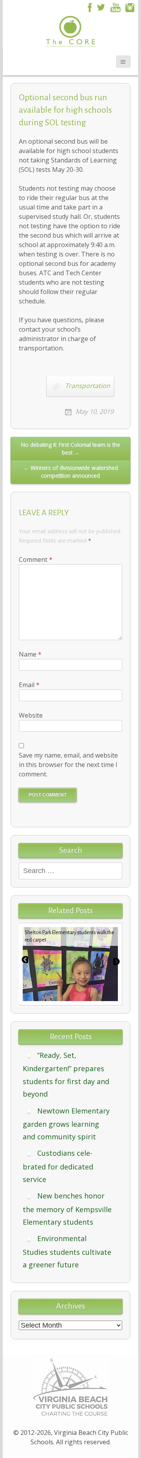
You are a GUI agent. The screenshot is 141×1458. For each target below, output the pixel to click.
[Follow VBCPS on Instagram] (130, 6)
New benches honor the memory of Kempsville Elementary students (67, 1209)
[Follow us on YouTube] (115, 6)
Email (29, 684)
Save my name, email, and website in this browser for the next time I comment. (68, 764)
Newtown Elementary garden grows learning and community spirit (66, 1124)
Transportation (87, 385)
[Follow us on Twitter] (101, 6)
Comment (35, 559)
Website (31, 715)
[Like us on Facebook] (88, 6)
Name (30, 654)
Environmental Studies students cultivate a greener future (67, 1251)
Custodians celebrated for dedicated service (58, 1166)
